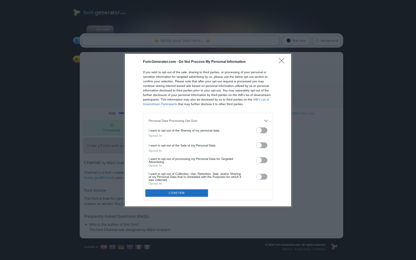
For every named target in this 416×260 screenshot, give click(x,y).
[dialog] (208, 130)
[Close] (283, 62)
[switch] (261, 130)
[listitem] (208, 121)
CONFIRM (177, 193)
